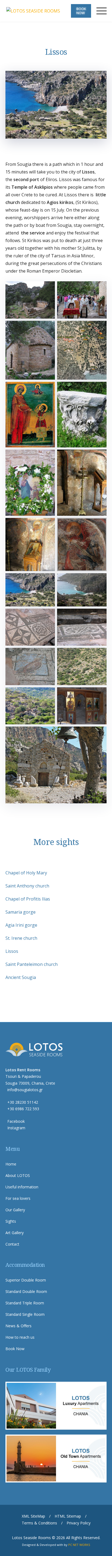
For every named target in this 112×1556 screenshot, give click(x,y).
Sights (10, 1221)
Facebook (16, 1121)
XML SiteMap (33, 1516)
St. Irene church (21, 938)
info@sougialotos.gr (25, 1089)
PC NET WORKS (79, 1545)
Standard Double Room (26, 1291)
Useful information (21, 1186)
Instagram (16, 1127)
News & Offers (18, 1325)
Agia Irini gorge (21, 925)
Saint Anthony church (27, 886)
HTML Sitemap (68, 1516)
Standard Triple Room (24, 1302)
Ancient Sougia (20, 977)
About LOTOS (17, 1175)
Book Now (81, 10)
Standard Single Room (25, 1314)
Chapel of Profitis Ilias (27, 899)
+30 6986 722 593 (23, 1108)
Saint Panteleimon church (31, 964)
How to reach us (20, 1337)
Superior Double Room (25, 1280)
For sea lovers (17, 1198)
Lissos (11, 951)
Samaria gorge (20, 912)
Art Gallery (14, 1232)
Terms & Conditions (39, 1523)
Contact (12, 1244)
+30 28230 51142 (22, 1102)
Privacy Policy (79, 1523)
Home (10, 1164)
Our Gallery (15, 1209)
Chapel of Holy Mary (26, 873)
